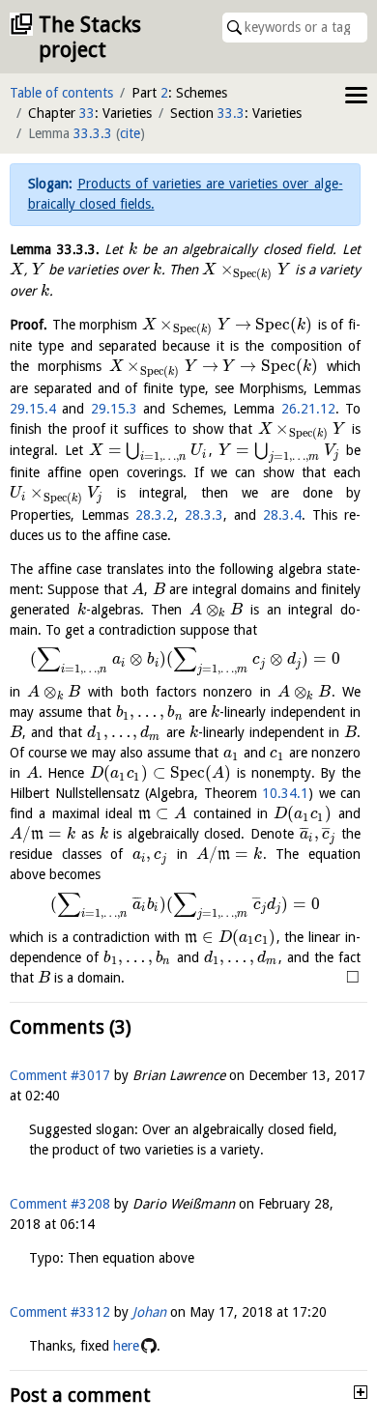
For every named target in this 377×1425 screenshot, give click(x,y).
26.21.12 (308, 408)
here (126, 1346)
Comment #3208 (60, 1203)
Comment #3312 (60, 1312)
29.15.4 (33, 408)
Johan (149, 1312)
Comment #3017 (60, 1075)
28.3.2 (154, 515)
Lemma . (55, 249)
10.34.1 (285, 793)
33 (87, 113)
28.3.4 (282, 515)
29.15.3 (114, 408)
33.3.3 (92, 133)
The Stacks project (90, 37)
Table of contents (61, 92)
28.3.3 (204, 515)
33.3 (231, 113)
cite (130, 133)
